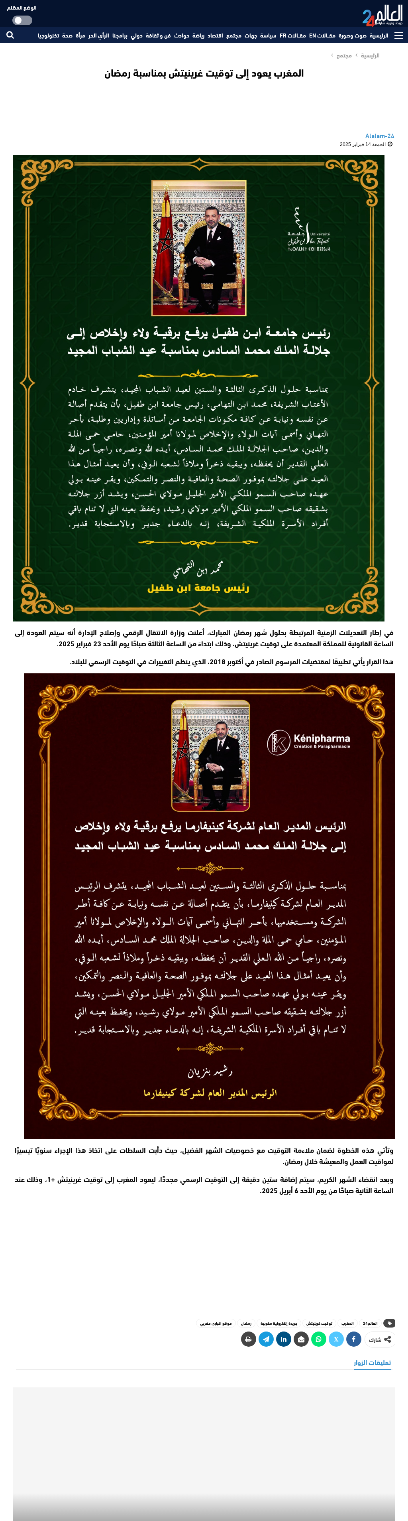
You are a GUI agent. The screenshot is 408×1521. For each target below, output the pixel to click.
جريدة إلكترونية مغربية (279, 1323)
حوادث (181, 35)
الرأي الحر (98, 35)
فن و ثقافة (158, 35)
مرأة (80, 35)
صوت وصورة (353, 35)
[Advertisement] (204, 1253)
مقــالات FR (293, 35)
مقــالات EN (322, 35)
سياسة (268, 35)
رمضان (246, 1323)
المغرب (347, 1323)
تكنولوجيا (48, 35)
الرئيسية (379, 35)
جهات (251, 35)
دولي (137, 35)
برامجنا (120, 35)
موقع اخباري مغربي (216, 1323)
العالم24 (370, 1323)
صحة (67, 35)
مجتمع (233, 35)
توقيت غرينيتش (319, 1323)
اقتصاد (215, 35)
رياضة (198, 35)
